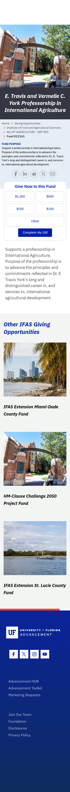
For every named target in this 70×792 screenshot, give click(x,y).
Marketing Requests (24, 694)
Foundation (17, 721)
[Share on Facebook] (16, 174)
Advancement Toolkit (25, 688)
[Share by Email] (53, 174)
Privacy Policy (19, 735)
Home (6, 123)
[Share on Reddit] (34, 174)
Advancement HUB (23, 681)
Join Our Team (20, 714)
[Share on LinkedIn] (25, 174)
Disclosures (17, 728)
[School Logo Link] (33, 632)
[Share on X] (44, 174)
